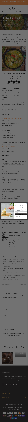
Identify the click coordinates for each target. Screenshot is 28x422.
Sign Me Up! (21, 214)
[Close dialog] (26, 204)
